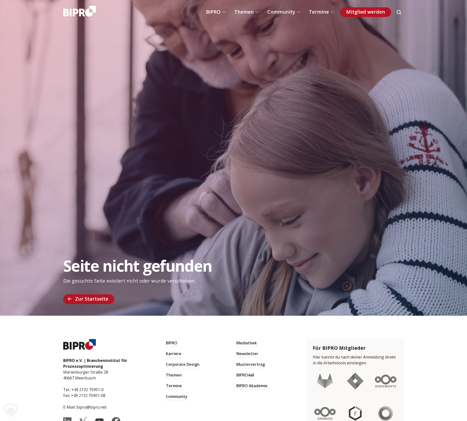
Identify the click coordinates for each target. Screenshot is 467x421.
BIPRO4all (245, 375)
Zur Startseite (91, 299)
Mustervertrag (250, 364)
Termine (319, 12)
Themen (244, 12)
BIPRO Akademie (252, 385)
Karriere (173, 353)
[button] (10, 410)
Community (281, 12)
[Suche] (399, 12)
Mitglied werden (365, 12)
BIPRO (213, 12)
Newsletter (247, 353)
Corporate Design (182, 364)
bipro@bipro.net (91, 407)
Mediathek (246, 343)
